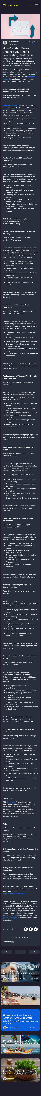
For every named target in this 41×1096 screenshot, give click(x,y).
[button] (31, 929)
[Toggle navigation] (36, 5)
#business (34, 44)
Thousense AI (13, 42)
